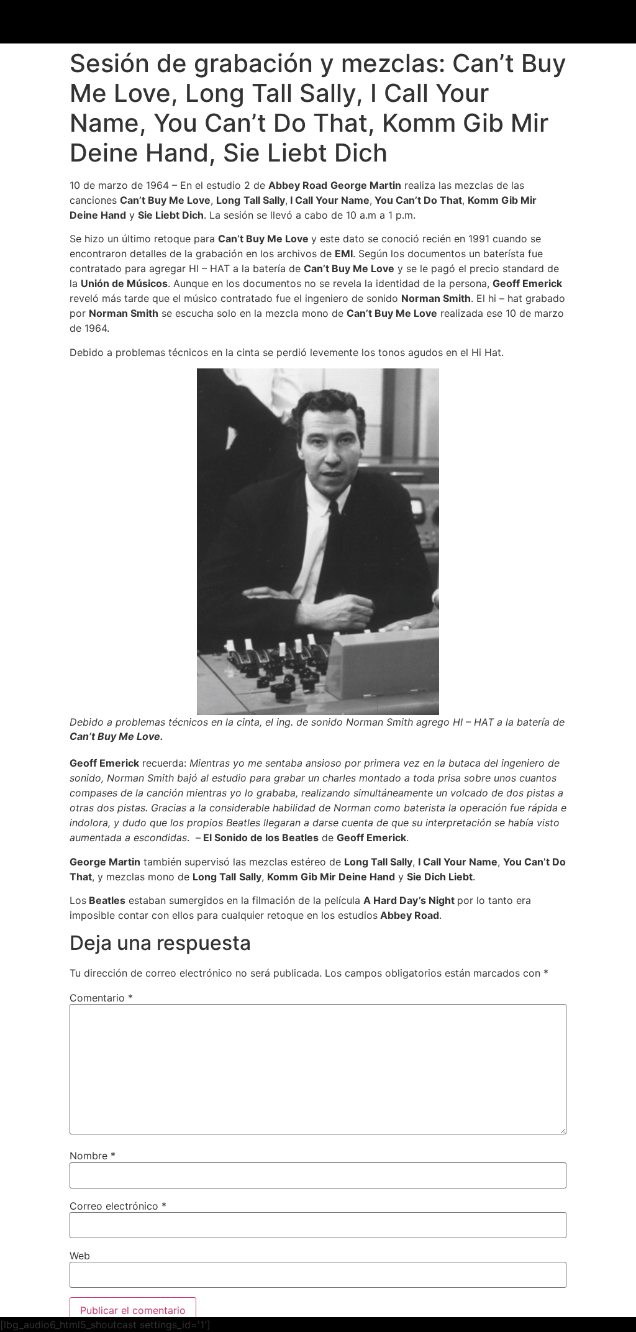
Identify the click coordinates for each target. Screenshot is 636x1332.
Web (80, 1256)
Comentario (101, 998)
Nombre (93, 1156)
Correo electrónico (118, 1206)
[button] (440, 23)
